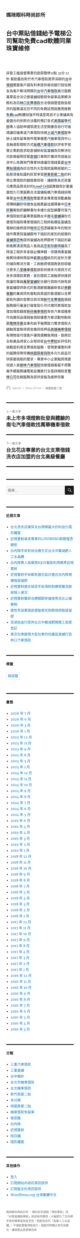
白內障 (15, 1124)
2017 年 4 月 (20, 952)
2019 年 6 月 (20, 820)
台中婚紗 (17, 1076)
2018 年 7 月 (20, 886)
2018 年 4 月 (20, 898)
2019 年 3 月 (20, 838)
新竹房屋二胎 (20, 1094)
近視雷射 (17, 1130)
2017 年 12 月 (20, 922)
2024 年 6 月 (20, 809)
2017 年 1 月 (19, 969)
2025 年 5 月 (20, 761)
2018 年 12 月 (20, 856)
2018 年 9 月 (20, 874)
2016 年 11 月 (20, 981)
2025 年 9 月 (20, 749)
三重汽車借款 (20, 1064)
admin (17, 388)
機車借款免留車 (22, 1112)
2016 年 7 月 (20, 1005)
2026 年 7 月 (20, 713)
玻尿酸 (13, 676)
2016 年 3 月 (20, 1029)
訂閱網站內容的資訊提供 (29, 1183)
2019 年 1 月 (19, 850)
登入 (13, 1177)
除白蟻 (15, 1136)
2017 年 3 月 (19, 958)
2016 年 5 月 (20, 1017)
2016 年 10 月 (21, 987)
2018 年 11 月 (20, 862)
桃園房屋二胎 (53, 388)
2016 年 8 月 (20, 999)
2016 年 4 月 (20, 1023)
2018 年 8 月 (20, 880)
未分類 (15, 1100)
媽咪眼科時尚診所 (25, 15)
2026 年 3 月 (20, 725)
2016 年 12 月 (21, 975)
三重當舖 (17, 1070)
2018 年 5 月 (20, 892)
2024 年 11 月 (20, 779)
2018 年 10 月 (20, 868)
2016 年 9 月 (20, 993)
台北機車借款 (20, 1088)
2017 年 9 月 (20, 940)
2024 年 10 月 (21, 785)
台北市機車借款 (22, 1082)
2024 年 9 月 (20, 791)
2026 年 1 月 (20, 731)
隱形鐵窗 (17, 1142)
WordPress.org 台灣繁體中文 (33, 1195)
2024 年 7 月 (20, 803)
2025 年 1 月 (20, 767)
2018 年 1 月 (19, 916)
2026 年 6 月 (20, 719)
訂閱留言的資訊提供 (25, 1189)
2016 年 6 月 (20, 1011)
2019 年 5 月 (20, 826)
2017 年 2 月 (20, 963)
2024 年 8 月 (20, 797)
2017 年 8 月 (20, 946)
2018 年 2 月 (20, 910)
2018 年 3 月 (20, 904)
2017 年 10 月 (20, 934)
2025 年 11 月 (20, 743)
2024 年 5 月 (20, 814)
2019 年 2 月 (20, 844)
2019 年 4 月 (20, 832)
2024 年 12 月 (21, 773)
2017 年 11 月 (20, 928)
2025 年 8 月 (20, 755)
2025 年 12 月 (21, 737)
